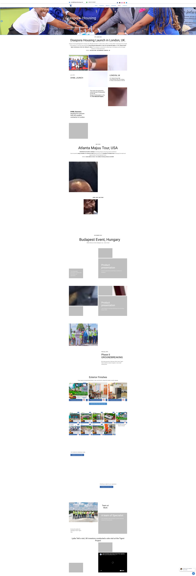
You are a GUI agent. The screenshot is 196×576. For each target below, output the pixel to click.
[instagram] (122, 2)
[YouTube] (124, 2)
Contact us (125, 5)
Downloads (113, 5)
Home (96, 5)
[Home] (71, 5)
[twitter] (119, 2)
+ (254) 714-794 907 (91, 2)
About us (107, 5)
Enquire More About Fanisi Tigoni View (98, 403)
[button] (2, 21)
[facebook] (117, 2)
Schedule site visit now (77, 454)
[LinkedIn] (126, 2)
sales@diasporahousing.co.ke (77, 2)
